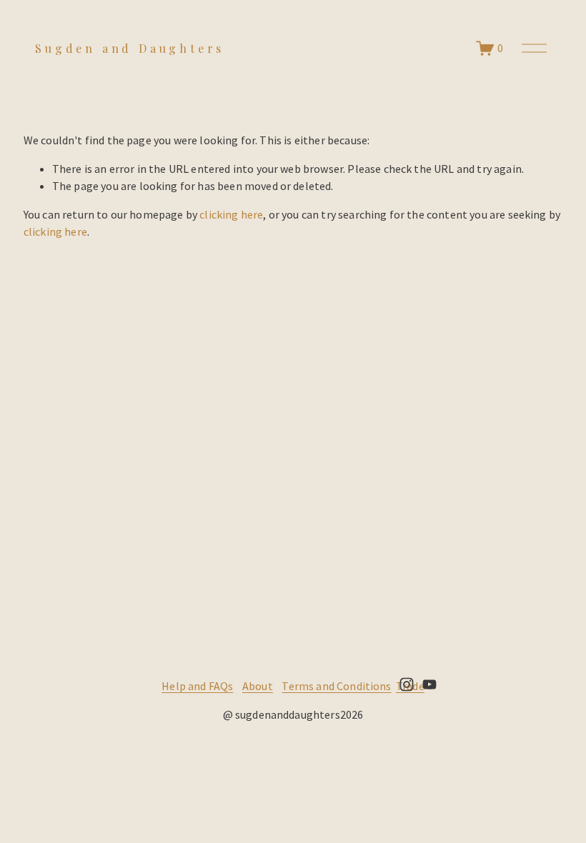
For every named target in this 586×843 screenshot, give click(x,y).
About (257, 686)
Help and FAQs (197, 686)
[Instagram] (406, 684)
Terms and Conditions (336, 686)
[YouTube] (429, 684)
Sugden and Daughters (129, 48)
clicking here (231, 214)
